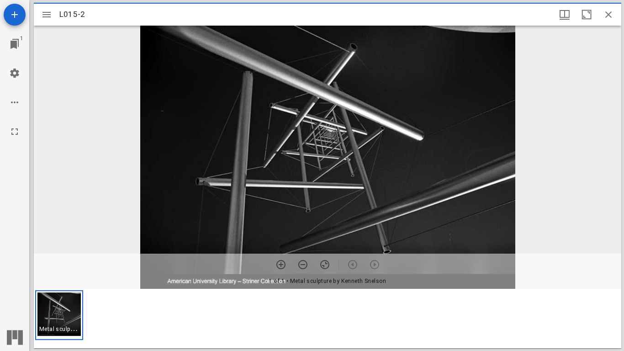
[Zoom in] (281, 265)
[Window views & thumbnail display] (565, 15)
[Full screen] (15, 132)
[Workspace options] (15, 102)
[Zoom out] (303, 265)
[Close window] (608, 15)
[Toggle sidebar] (47, 15)
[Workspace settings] (15, 73)
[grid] (327, 318)
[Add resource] (15, 15)
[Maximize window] (587, 15)
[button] (59, 315)
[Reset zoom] (325, 265)
